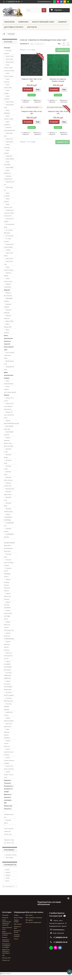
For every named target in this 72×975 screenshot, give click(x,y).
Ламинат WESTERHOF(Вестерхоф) (10, 422)
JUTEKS (7, 250)
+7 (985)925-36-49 (60, 942)
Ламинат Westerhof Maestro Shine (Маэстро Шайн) (8, 442)
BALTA (7, 869)
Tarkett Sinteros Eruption (8, 75)
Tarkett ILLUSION (7, 194)
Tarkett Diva (8, 156)
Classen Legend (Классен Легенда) (9, 751)
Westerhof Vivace (7, 467)
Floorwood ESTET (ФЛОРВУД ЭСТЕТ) (7, 572)
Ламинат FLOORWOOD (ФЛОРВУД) (8, 517)
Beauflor (7, 872)
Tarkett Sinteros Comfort (8, 117)
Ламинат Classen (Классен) (7, 743)
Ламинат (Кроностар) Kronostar (7, 596)
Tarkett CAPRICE (6, 97)
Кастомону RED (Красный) (8, 699)
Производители (10, 865)
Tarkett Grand (9, 59)
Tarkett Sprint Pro (8, 189)
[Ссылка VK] (60, 948)
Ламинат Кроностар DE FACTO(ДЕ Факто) (8, 615)
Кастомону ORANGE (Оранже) (8, 706)
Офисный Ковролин (7, 317)
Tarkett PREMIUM (7, 112)
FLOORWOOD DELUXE (9, 536)
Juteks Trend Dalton (8, 254)
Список (68, 45)
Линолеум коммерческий (8, 177)
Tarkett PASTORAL (7, 163)
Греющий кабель (7, 821)
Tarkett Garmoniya (7, 146)
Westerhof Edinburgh (7, 311)
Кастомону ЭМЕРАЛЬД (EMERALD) (8, 675)
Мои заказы (29, 915)
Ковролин (23, 22)
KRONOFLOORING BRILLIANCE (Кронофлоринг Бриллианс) (9, 547)
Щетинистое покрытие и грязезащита (7, 797)
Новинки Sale (8, 806)
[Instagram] (58, 1)
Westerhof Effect (7, 473)
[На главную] (4, 34)
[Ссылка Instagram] (56, 948)
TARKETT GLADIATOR (7, 286)
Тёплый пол (7, 808)
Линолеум (9, 22)
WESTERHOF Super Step (8, 428)
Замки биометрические (8, 382)
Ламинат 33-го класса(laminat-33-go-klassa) (9, 406)
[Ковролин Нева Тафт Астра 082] (31, 107)
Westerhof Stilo (9, 489)
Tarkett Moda (9, 141)
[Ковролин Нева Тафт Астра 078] (58, 107)
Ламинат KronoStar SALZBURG (7, 604)
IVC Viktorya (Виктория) (8, 231)
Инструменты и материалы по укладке (8, 788)
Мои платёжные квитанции (34, 917)
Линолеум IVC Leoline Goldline (9, 246)
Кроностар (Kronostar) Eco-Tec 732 (8, 655)
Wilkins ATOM (9, 321)
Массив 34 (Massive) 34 (8, 725)
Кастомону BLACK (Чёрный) (9, 694)
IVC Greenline (9, 235)
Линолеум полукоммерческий (9, 129)
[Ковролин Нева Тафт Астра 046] (31, 65)
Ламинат (62, 22)
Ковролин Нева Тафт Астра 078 (58, 112)
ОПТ (5, 803)
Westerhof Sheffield (7, 306)
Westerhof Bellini (7, 504)
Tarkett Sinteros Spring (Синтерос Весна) (9, 67)
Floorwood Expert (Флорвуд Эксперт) (8, 562)
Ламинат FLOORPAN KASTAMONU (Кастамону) (8, 666)
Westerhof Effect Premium (8, 479)
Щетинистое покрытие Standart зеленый (58, 80)
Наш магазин (9, 857)
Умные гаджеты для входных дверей (10, 389)
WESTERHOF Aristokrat (8, 433)
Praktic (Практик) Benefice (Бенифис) (7, 734)
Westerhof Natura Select (7, 493)
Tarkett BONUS (9, 159)
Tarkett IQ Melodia (7, 274)
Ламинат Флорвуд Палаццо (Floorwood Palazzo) (7, 585)
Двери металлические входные (8, 375)
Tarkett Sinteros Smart (8, 206)
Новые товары (18, 917)
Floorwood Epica (7, 555)
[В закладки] (64, 1)
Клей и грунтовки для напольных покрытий (8, 340)
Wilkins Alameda (7, 331)
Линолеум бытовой (7, 52)
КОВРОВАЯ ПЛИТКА (8, 300)
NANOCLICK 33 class (8, 714)
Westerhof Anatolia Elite (7, 484)
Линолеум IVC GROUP (9, 220)
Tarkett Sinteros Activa (8, 280)
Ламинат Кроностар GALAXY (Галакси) (7, 646)
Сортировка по (24, 43)
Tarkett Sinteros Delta (8, 86)
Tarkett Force (9, 139)
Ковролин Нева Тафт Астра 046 (32, 80)
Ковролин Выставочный (8, 294)
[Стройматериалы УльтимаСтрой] (12, 12)
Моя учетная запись (34, 912)
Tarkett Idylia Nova (8, 135)
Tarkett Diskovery (6, 80)
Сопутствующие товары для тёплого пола (8, 831)
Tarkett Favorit (9, 56)
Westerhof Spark (7, 462)
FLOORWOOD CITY (9, 524)
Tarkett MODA (9, 167)
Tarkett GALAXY (6, 200)
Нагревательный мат (8, 816)
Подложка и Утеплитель (7, 782)
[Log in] (68, 1)
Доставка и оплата (13, 27)
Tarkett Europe (9, 102)
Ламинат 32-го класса (9, 399)
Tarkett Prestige (6, 92)
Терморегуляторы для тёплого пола (9, 841)
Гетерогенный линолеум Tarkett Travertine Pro (9, 213)
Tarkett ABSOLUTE (7, 172)
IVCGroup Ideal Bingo (9, 226)
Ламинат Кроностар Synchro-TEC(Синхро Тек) (9, 626)
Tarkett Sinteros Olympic (8, 269)
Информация (9, 850)
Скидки (16, 915)
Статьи (16, 939)
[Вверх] (69, 971)
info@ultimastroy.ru (58, 929)
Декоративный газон (9, 362)
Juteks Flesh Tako (8, 263)
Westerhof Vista (7, 499)
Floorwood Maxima (7, 530)
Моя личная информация (33, 922)
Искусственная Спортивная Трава (9, 355)
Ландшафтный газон (9, 368)
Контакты (32, 27)
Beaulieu (7, 875)
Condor (7, 878)
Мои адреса (29, 920)
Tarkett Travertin (6, 152)
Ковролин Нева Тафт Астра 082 (32, 112)
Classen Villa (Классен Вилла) (9, 767)
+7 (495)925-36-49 (13, 2)
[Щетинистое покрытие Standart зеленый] (58, 65)
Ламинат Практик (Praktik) (9, 719)
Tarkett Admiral (9, 62)
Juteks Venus (9, 258)
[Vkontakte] (61, 1)
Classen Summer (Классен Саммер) (9, 760)
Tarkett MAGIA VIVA (9, 106)
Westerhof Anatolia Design (8, 510)
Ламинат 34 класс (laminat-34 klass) (9, 414)
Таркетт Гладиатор (7, 123)
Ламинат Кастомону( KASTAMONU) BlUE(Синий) (8, 685)
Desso (7, 881)
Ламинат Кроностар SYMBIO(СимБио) (9, 635)
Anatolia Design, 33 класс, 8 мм (9, 774)
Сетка (63, 45)
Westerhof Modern (7, 456)
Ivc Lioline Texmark (7, 240)
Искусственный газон (43, 22)
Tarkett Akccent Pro (9, 183)
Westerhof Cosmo (7, 450)
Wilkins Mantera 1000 (7, 326)
